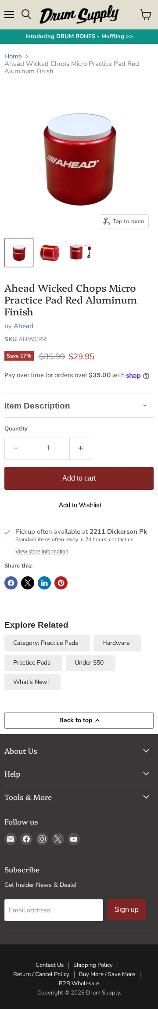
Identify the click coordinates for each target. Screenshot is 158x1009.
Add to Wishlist (80, 505)
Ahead (23, 326)
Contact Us (50, 965)
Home (13, 56)
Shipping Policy (93, 965)
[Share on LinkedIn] (44, 582)
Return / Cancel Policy (41, 974)
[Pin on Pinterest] (61, 582)
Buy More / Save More (107, 974)
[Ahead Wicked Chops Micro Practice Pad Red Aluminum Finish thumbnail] (19, 253)
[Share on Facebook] (11, 582)
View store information (41, 552)
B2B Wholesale (79, 983)
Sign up (127, 909)
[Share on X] (27, 582)
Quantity (16, 429)
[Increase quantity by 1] (81, 448)
